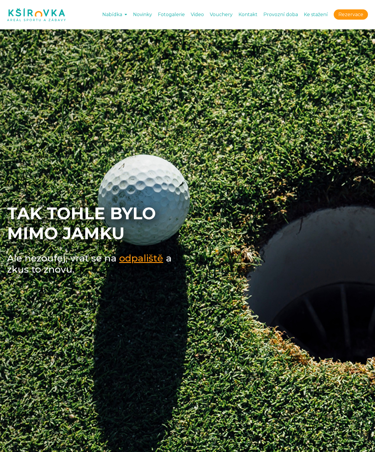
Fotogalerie (171, 14)
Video (197, 14)
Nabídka (112, 14)
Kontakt (248, 14)
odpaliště (141, 258)
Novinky (142, 14)
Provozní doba (280, 14)
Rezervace (350, 14)
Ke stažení (316, 14)
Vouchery (221, 14)
